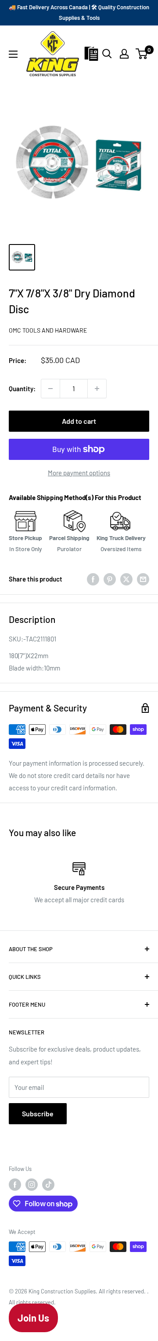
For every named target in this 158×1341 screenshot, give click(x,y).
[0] (141, 53)
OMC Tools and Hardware (48, 330)
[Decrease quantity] (50, 388)
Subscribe (38, 1113)
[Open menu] (13, 54)
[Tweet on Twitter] (126, 578)
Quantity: (22, 389)
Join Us (33, 1317)
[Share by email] (143, 578)
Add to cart (79, 421)
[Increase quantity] (97, 388)
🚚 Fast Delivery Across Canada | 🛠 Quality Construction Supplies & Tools (79, 12)
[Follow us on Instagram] (31, 1184)
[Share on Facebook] (93, 578)
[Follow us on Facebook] (15, 1184)
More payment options (79, 473)
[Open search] (107, 54)
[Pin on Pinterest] (110, 578)
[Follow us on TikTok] (48, 1184)
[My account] (124, 54)
